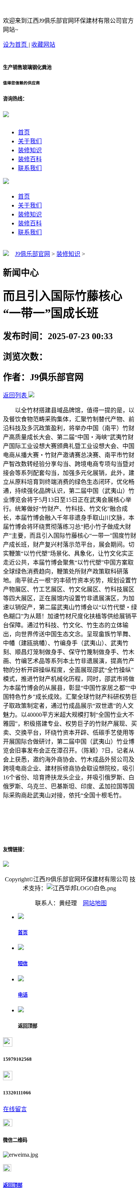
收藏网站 (43, 44)
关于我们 (30, 141)
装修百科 (30, 159)
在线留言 (15, 1109)
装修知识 (30, 150)
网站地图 (95, 903)
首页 (24, 132)
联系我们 (30, 168)
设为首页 (15, 44)
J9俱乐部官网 (32, 254)
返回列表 (15, 395)
